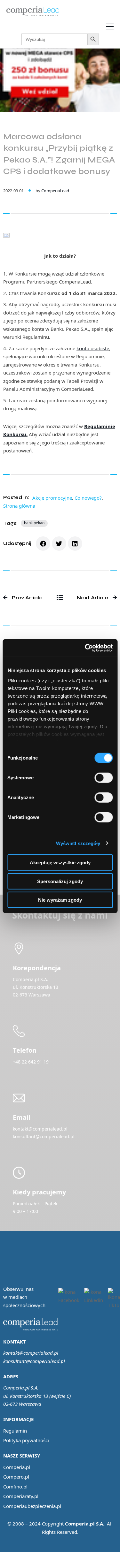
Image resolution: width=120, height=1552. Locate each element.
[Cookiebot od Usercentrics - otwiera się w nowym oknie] (85, 648)
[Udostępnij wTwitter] (59, 543)
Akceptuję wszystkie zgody (60, 862)
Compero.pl (16, 1476)
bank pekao (34, 523)
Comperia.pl (16, 1467)
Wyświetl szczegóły (78, 843)
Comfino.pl (15, 1486)
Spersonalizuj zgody (60, 881)
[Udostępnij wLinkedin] (75, 543)
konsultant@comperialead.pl (34, 1361)
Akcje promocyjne (52, 498)
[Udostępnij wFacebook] (43, 543)
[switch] (103, 778)
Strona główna (19, 506)
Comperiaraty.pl (20, 1496)
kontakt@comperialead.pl (30, 1353)
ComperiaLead (55, 190)
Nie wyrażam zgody (60, 900)
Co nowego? (88, 498)
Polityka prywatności (26, 1440)
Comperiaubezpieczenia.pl (32, 1506)
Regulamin (15, 1430)
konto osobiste (92, 348)
